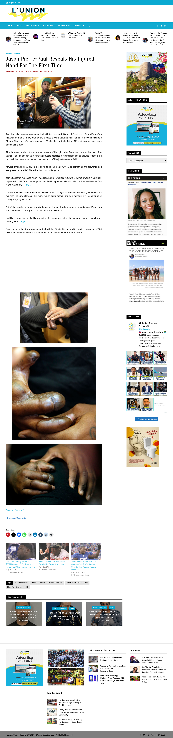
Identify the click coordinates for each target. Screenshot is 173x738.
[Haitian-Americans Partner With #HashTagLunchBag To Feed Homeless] (52, 702)
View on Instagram (148, 419)
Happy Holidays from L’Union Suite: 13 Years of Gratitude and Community (71, 712)
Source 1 (10, 510)
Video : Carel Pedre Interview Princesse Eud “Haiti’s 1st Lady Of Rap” (154, 679)
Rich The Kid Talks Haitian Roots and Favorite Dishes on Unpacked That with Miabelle (154, 669)
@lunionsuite (144, 329)
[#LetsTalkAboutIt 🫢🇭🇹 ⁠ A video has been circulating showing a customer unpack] (133, 389)
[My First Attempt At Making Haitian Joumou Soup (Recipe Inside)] (52, 721)
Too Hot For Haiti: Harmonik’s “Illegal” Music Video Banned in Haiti (22, 36)
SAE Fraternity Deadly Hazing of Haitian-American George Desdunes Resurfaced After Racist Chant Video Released (158, 39)
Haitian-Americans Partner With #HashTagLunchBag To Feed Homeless (70, 702)
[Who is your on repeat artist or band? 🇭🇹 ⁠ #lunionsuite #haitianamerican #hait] (160, 405)
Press (20, 26)
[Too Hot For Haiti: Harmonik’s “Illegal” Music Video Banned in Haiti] (8, 36)
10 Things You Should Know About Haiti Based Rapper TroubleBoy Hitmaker (153, 660)
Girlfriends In (32, 26)
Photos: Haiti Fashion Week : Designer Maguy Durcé (111, 658)
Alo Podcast (49, 26)
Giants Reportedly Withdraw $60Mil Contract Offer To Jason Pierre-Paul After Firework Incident (20, 564)
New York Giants (14, 587)
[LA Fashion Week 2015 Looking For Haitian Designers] (35, 35)
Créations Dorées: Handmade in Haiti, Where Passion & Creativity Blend (113, 668)
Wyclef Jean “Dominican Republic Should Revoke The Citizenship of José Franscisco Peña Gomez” (76, 39)
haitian (42, 582)
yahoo (28, 185)
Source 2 (19, 510)
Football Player (21, 582)
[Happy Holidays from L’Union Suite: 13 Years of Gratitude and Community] (52, 712)
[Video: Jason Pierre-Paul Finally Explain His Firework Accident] (54, 551)
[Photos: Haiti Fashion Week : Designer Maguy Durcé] (93, 659)
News (72, 609)
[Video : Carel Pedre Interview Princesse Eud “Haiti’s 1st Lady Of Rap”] (135, 678)
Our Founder (64, 26)
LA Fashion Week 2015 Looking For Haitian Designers (49, 35)
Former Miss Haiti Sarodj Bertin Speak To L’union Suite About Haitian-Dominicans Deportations (104, 38)
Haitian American (13, 53)
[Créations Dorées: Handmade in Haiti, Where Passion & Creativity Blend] (93, 668)
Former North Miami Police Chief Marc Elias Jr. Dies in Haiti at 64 (64, 614)
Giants (33, 582)
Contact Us (79, 26)
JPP (86, 582)
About (11, 26)
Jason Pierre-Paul (73, 582)
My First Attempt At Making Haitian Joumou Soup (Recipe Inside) (70, 722)
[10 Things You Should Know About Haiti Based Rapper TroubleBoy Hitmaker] (135, 659)
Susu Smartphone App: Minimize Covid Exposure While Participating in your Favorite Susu (112, 679)
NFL (26, 587)
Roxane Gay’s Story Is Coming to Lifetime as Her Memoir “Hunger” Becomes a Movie (104, 614)
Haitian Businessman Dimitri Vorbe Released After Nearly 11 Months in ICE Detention (24, 614)
